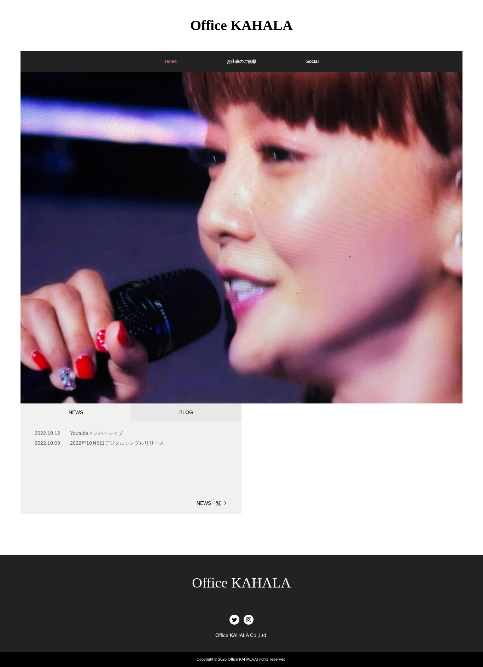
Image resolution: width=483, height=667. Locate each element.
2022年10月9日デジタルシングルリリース (117, 443)
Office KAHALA (241, 583)
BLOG (186, 412)
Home (171, 61)
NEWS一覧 (209, 503)
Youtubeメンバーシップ (96, 433)
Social (312, 61)
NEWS (76, 412)
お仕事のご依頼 (241, 61)
